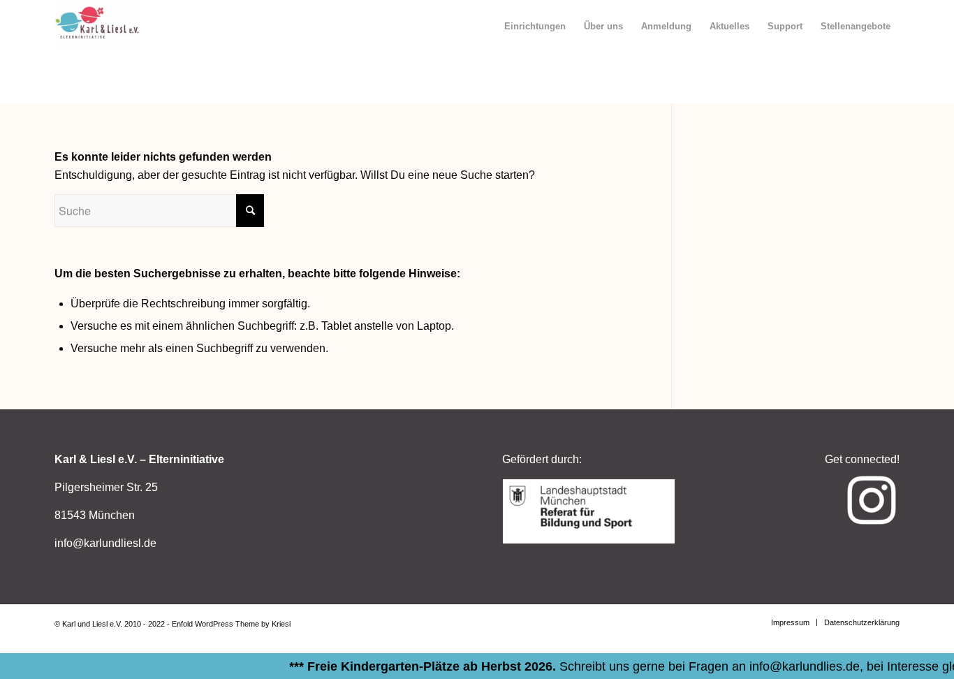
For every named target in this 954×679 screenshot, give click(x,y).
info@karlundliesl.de (105, 543)
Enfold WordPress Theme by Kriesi (231, 624)
